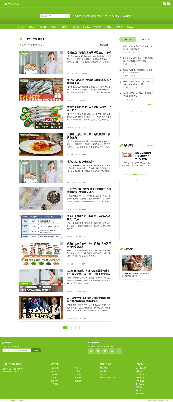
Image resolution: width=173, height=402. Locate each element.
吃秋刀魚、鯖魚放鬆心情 (80, 161)
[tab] (127, 39)
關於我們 (103, 368)
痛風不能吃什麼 (89, 16)
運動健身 (65, 27)
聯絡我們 (103, 371)
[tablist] (136, 39)
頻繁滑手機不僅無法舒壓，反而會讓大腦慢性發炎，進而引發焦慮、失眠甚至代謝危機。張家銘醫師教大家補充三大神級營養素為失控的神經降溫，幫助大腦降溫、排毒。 (88, 308)
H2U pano (140, 384)
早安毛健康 (140, 381)
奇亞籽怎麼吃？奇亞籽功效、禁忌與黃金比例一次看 (88, 218)
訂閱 (36, 350)
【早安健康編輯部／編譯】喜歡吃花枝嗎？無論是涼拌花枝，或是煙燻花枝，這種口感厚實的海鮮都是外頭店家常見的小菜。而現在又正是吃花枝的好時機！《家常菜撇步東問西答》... (88, 144)
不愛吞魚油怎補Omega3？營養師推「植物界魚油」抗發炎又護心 (89, 190)
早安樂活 (130, 27)
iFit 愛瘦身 (140, 394)
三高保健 (75, 27)
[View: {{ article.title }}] (41, 62)
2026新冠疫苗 (128, 16)
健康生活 (32, 27)
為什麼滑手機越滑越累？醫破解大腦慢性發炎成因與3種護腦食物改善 (88, 299)
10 (73, 327)
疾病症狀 (21, 27)
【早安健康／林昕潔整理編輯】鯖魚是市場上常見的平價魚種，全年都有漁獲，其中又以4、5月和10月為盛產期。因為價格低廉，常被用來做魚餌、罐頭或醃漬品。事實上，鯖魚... (89, 117)
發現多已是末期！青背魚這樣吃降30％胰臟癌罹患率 (89, 81)
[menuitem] (21, 26)
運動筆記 (139, 387)
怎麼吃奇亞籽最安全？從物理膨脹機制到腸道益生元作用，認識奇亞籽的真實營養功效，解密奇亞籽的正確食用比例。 (88, 226)
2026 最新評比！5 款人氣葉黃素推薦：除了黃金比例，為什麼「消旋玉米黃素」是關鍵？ (88, 272)
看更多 (149, 105)
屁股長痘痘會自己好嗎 (113, 16)
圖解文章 (108, 27)
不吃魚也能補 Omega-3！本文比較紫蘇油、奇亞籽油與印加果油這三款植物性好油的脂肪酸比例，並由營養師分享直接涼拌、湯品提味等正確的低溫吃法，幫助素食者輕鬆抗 (88, 199)
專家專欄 (97, 27)
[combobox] (104, 45)
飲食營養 (43, 27)
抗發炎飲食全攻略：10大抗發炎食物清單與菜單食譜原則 (89, 245)
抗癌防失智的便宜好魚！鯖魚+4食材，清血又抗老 (89, 109)
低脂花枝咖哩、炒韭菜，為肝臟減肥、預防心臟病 (88, 136)
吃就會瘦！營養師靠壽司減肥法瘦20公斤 (89, 52)
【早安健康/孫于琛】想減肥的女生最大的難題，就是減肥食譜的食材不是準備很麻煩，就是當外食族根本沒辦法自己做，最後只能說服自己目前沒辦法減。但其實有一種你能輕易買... (89, 59)
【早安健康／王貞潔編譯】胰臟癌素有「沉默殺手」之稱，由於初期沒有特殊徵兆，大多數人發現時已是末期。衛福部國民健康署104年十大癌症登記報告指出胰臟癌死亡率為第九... (88, 90)
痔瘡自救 (100, 16)
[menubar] (75, 26)
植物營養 (119, 27)
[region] (136, 160)
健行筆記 (139, 390)
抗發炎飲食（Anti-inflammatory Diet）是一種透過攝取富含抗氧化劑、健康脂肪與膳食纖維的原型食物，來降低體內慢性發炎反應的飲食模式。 (88, 253)
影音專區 (86, 27)
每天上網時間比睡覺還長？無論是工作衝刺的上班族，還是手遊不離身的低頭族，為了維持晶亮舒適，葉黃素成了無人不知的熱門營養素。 (88, 280)
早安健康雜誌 (141, 378)
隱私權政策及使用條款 (108, 378)
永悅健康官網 (141, 368)
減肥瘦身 (54, 27)
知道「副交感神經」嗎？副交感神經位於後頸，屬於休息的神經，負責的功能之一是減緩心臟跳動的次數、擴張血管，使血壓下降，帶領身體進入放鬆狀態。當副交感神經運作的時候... (88, 168)
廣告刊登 (103, 374)
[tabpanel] (136, 74)
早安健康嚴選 (141, 374)
